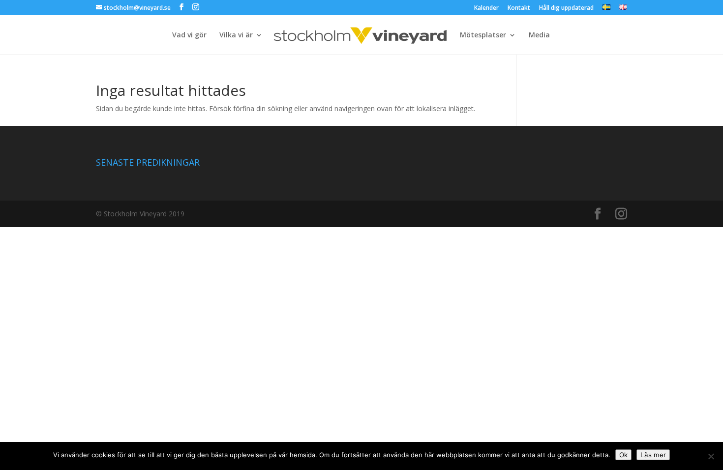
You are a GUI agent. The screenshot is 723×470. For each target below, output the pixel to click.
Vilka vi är (236, 35)
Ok (623, 455)
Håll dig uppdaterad (566, 8)
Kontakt (519, 8)
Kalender (486, 8)
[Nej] (711, 456)
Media (539, 35)
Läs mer (653, 455)
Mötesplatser (483, 35)
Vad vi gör (189, 35)
